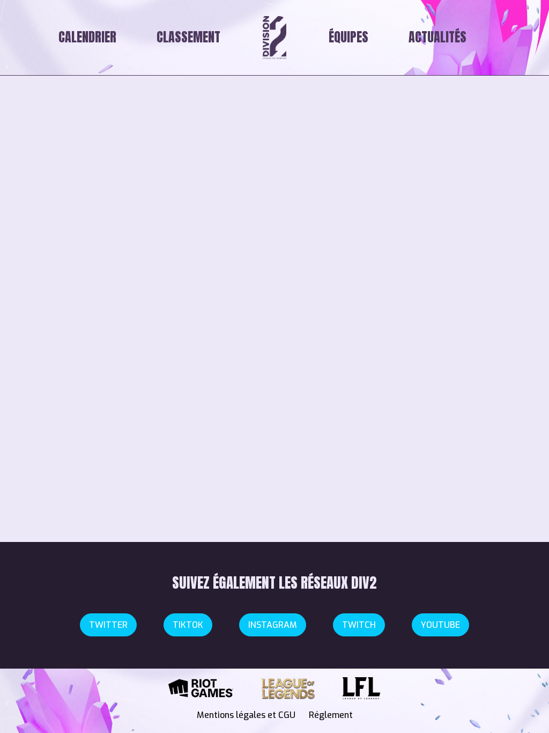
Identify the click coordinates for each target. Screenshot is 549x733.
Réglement (331, 715)
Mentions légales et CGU (246, 715)
